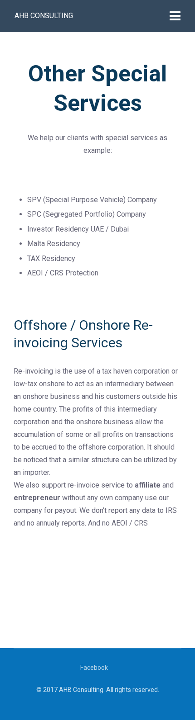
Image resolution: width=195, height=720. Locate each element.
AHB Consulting (44, 15)
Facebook (94, 667)
